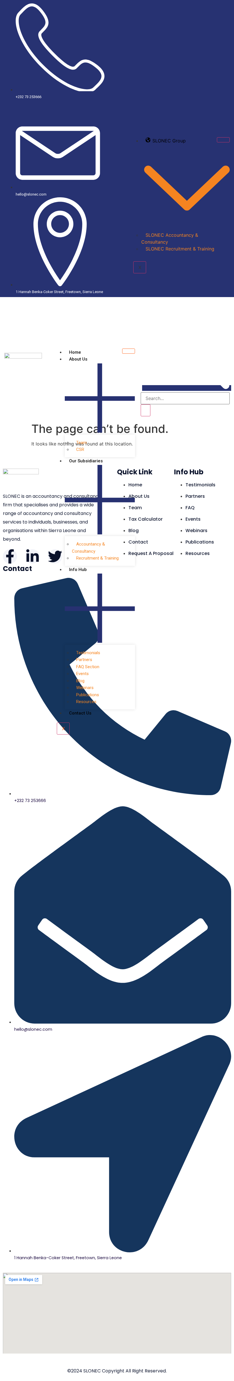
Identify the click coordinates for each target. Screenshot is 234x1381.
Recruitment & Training (97, 558)
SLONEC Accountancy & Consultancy (169, 238)
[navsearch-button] (186, 388)
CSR (80, 449)
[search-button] (145, 410)
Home (75, 352)
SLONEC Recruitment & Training (180, 249)
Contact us (80, 713)
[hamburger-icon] (223, 139)
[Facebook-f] (10, 556)
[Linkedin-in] (32, 556)
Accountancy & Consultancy (88, 548)
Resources (86, 701)
